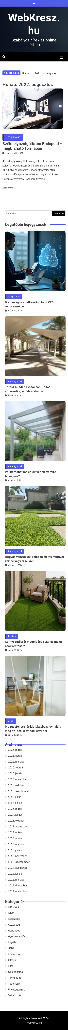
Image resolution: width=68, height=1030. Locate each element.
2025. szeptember (19, 791)
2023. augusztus (17, 826)
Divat (11, 912)
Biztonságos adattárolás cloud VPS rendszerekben (29, 304)
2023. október (16, 820)
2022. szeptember (19, 861)
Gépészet (14, 930)
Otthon (12, 960)
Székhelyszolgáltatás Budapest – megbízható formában (32, 146)
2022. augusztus (17, 867)
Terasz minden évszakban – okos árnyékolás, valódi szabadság (27, 389)
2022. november (17, 856)
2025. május (15, 808)
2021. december (17, 885)
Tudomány (14, 983)
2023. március (16, 844)
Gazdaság (14, 924)
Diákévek (13, 907)
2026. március (16, 761)
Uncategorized (15, 381)
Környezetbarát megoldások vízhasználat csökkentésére (33, 643)
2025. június (15, 802)
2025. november (17, 779)
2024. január (15, 814)
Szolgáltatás (13, 137)
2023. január (15, 850)
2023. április (15, 838)
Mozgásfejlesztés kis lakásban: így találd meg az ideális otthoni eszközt (33, 728)
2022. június (15, 873)
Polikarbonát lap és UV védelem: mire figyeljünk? (30, 474)
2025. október (16, 785)
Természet (14, 977)
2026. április (15, 755)
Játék (10, 721)
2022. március (16, 879)
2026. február (16, 767)
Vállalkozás (15, 995)
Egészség (14, 918)
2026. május (15, 749)
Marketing (14, 954)
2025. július (14, 797)
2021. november (17, 891)
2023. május (15, 832)
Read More (7, 188)
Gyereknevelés (17, 936)
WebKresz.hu (34, 1022)
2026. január (15, 773)
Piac (10, 966)
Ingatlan (12, 636)
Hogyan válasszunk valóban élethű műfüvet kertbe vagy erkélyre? (34, 559)
